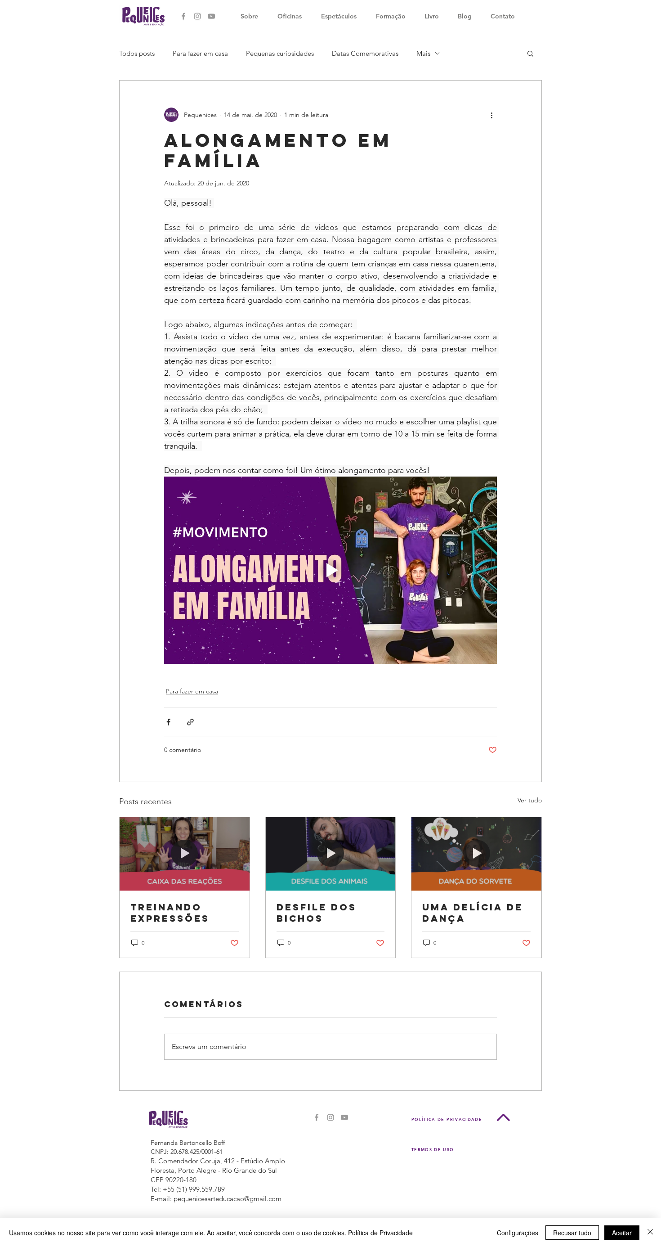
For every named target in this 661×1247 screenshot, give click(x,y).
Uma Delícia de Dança (472, 912)
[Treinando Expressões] (185, 853)
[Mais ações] (491, 114)
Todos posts (137, 53)
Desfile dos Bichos (317, 912)
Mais (423, 53)
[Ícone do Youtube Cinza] (211, 16)
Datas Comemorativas (365, 53)
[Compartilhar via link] (190, 722)
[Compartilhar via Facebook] (168, 722)
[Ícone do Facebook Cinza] (183, 16)
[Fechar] (650, 1232)
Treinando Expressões (170, 912)
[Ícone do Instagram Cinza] (197, 16)
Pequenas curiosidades (280, 53)
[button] (530, 53)
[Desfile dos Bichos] (331, 853)
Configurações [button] (517, 1232)
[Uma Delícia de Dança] (476, 853)
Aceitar (622, 1232)
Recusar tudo (572, 1232)
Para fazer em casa (200, 53)
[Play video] (330, 570)
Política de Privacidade (380, 1232)
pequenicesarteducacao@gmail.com (227, 1198)
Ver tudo (530, 800)
